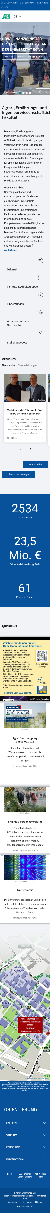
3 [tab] (27, 93)
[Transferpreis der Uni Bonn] (25, 889)
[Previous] (39, 91)
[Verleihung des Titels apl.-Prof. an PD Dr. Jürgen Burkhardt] (42, 438)
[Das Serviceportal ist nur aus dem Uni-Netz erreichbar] (25, 820)
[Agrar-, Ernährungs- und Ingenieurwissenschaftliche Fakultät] (6, 16)
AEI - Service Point (40, 1175)
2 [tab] (23, 93)
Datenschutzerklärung (32, 1202)
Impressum (13, 1202)
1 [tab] (20, 93)
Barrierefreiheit (23, 1206)
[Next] (46, 91)
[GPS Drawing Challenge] (25, 669)
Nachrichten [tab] (9, 365)
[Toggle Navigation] (44, 16)
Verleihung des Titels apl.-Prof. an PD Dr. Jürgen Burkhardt (25, 411)
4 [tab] (30, 93)
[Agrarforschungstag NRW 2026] (25, 744)
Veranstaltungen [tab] (27, 365)
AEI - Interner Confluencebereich (25, 1177)
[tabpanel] (25, 58)
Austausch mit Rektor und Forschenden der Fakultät (24, 56)
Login (9, 1174)
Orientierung (20, 1109)
